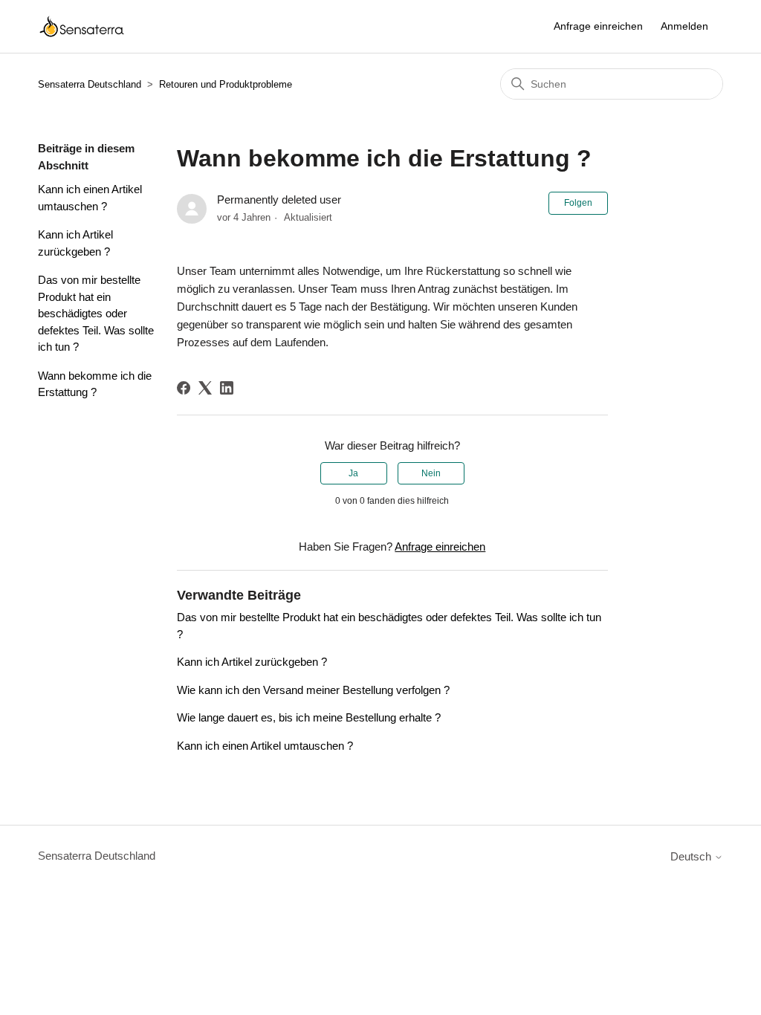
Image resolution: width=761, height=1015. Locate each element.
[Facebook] (183, 388)
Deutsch (692, 856)
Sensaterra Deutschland (89, 84)
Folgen (578, 203)
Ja (353, 473)
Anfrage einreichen (598, 26)
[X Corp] (205, 388)
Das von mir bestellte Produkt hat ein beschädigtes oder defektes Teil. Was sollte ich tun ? (96, 313)
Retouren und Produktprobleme (225, 84)
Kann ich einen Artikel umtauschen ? (90, 198)
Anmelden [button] (684, 26)
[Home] (82, 26)
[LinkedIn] (226, 388)
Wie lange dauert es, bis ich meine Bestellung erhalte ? (309, 717)
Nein (431, 473)
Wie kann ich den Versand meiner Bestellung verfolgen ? (313, 690)
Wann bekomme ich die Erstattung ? (95, 384)
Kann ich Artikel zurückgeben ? (75, 243)
